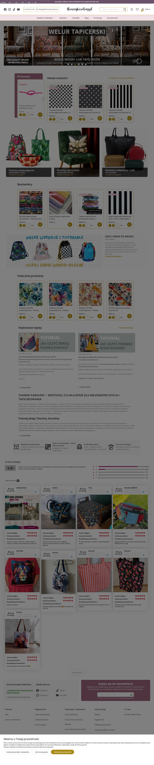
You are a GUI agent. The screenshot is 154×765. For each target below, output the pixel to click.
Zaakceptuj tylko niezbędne (17, 752)
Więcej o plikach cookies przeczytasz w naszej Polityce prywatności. (29, 747)
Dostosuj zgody (41, 752)
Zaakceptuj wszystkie (62, 752)
